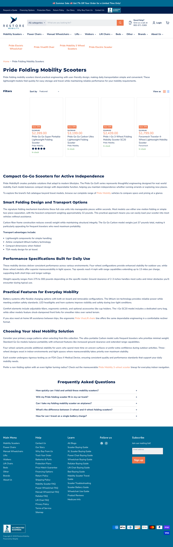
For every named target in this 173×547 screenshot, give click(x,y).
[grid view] (164, 91)
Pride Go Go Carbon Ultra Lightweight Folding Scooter (81, 139)
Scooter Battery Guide (78, 487)
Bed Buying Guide (76, 471)
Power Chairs (34, 34)
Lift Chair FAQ (42, 500)
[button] (39, 148)
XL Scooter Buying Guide (79, 451)
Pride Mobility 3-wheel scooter (114, 367)
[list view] (168, 91)
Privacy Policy (42, 504)
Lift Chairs (105, 34)
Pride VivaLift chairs (84, 318)
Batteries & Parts (43, 459)
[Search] (120, 23)
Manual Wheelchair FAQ (47, 492)
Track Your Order (43, 455)
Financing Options (27, 10)
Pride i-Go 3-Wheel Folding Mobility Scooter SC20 (117, 138)
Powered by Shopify (10, 539)
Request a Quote (10, 10)
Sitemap (39, 512)
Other (130, 34)
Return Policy (58, 10)
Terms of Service (43, 508)
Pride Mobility (37, 145)
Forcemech (143, 145)
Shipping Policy (42, 479)
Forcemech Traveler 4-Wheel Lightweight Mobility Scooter (153, 139)
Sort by (33, 91)
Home (6, 61)
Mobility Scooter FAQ (45, 483)
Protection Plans (44, 10)
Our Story (71, 10)
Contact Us (99, 10)
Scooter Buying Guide (78, 447)
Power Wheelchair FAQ (46, 487)
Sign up (138, 460)
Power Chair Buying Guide (80, 455)
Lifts (77, 34)
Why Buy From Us (85, 10)
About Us (156, 34)
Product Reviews (76, 495)
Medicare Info (74, 499)
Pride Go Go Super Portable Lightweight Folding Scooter (46, 139)
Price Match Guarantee (46, 467)
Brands (142, 34)
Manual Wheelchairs (58, 34)
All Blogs (72, 443)
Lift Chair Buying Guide (79, 467)
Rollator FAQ (41, 496)
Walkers (89, 34)
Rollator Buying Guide (78, 463)
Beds (119, 34)
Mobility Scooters (12, 34)
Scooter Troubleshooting (79, 483)
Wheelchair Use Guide (78, 491)
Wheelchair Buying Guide (80, 459)
